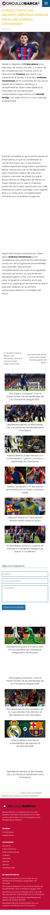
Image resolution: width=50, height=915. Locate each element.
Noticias (5, 861)
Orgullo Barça (8, 835)
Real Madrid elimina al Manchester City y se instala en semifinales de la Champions (20, 904)
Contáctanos (7, 832)
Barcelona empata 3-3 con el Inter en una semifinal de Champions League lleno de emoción (19, 880)
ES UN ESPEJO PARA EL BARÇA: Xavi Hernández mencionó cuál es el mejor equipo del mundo (13, 358)
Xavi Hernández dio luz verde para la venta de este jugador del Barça (36, 358)
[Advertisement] (25, 130)
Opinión (5, 864)
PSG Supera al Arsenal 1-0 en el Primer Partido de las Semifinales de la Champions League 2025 (22, 887)
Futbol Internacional (10, 852)
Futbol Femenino (9, 849)
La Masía (6, 855)
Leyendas (6, 858)
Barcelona (6, 846)
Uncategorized (8, 868)
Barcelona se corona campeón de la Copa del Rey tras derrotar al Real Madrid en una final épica (23, 893)
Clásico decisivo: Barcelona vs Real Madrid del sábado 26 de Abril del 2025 (21, 898)
